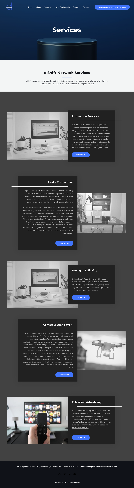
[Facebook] (59, 475)
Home (30, 7)
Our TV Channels (63, 7)
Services (47, 7)
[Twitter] (64, 475)
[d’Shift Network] (9, 7)
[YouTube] (74, 475)
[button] (112, 7)
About (38, 7)
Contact (86, 7)
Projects (76, 7)
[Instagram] (69, 475)
